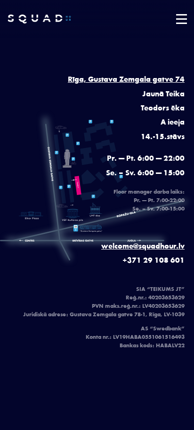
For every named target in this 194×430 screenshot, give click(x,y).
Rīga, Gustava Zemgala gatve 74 (126, 79)
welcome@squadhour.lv (143, 245)
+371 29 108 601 (153, 260)
